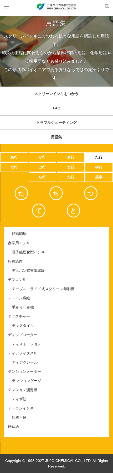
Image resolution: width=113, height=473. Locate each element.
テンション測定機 (22, 390)
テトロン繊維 (19, 298)
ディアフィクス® (22, 353)
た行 (98, 157)
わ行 (70, 177)
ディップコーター (22, 335)
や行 (98, 167)
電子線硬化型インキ (28, 252)
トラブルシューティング (56, 122)
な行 (14, 167)
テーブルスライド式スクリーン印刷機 (43, 289)
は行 (42, 167)
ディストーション (26, 344)
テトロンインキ (21, 408)
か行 (42, 157)
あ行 (14, 157)
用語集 (56, 137)
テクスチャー (19, 316)
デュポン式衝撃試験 (28, 270)
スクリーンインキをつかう (56, 94)
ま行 (70, 167)
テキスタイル (23, 325)
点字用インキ (19, 243)
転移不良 (19, 417)
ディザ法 (19, 399)
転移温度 (15, 261)
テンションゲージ (26, 381)
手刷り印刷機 (23, 307)
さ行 (70, 157)
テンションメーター (24, 371)
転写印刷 (19, 234)
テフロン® (16, 280)
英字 (98, 177)
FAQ (56, 108)
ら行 (42, 177)
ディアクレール (25, 362)
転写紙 (13, 426)
